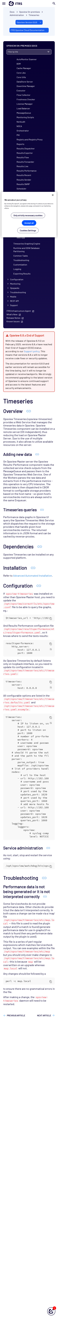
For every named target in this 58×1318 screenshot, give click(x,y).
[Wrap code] (51, 649)
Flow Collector (23, 95)
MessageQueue (24, 113)
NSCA (19, 126)
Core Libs (21, 72)
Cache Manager (24, 68)
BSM (19, 63)
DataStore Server (25, 81)
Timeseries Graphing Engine (26, 243)
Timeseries (34, 15)
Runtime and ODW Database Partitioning (26, 250)
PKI (18, 135)
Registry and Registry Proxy (29, 139)
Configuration (16, 279)
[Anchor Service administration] (48, 847)
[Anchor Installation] (33, 568)
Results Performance (27, 170)
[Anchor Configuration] (39, 585)
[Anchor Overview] (28, 411)
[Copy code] (51, 618)
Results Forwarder (25, 161)
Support (14, 305)
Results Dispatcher (26, 148)
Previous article (16, 1015)
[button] (51, 1311)
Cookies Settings (28, 230)
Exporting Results (21, 273)
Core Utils (21, 77)
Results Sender (24, 179)
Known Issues (13, 321)
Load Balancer (23, 108)
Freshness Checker (26, 99)
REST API (14, 301)
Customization (20, 264)
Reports (20, 144)
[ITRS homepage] (29, 3)
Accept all (29, 223)
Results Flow (23, 157)
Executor (21, 90)
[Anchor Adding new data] (37, 454)
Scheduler (21, 188)
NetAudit (21, 121)
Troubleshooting (21, 260)
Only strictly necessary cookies (27, 215)
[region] (29, 214)
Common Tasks (20, 255)
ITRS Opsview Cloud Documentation (27, 30)
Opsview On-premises (29, 11)
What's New (12, 314)
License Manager (25, 104)
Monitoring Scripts (25, 117)
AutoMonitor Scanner (27, 59)
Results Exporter (25, 153)
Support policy (31, 351)
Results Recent (24, 175)
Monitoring (15, 283)
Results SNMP (23, 184)
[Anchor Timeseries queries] (42, 509)
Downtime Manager (26, 86)
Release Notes (13, 318)
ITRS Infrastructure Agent (18, 311)
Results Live (22, 166)
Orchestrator (23, 130)
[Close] (53, 195)
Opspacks (14, 288)
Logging (17, 269)
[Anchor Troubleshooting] (44, 878)
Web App (21, 237)
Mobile (13, 296)
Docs (12, 11)
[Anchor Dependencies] (40, 546)
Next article (44, 1015)
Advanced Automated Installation (32, 575)
